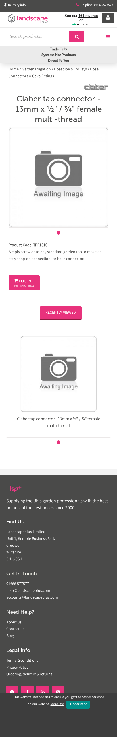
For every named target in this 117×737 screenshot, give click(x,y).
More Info (57, 704)
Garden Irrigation (36, 69)
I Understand (78, 704)
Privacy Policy (17, 668)
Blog (10, 636)
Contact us (15, 629)
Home (14, 69)
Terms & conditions (22, 661)
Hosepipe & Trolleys (70, 69)
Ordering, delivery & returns (29, 674)
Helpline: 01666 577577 (94, 5)
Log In (24, 283)
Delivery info (15, 5)
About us (14, 622)
